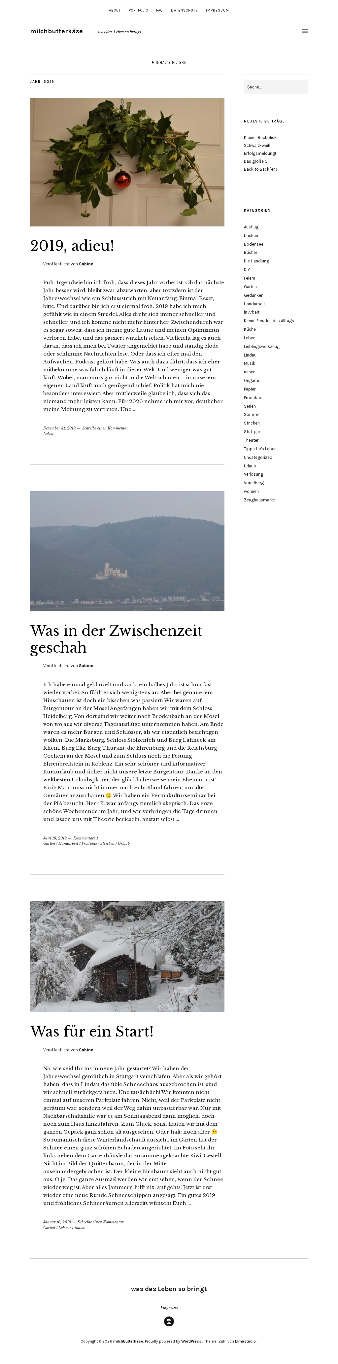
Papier (249, 389)
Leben (48, 433)
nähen (249, 371)
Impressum (217, 10)
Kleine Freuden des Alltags (269, 320)
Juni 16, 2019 (55, 838)
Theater (251, 440)
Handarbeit (68, 843)
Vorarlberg (254, 482)
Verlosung (253, 474)
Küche (250, 329)
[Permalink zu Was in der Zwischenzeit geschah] (127, 609)
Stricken (107, 843)
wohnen (251, 491)
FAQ (159, 10)
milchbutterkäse (56, 31)
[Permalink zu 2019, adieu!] (127, 224)
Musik (249, 363)
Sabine (86, 263)
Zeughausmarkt (259, 499)
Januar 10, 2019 (57, 1222)
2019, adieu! (72, 246)
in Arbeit (251, 312)
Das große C (256, 161)
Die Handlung (256, 260)
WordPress (191, 1341)
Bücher (250, 252)
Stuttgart (253, 431)
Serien (250, 406)
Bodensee (253, 244)
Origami (251, 380)
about (115, 10)
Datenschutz (184, 10)
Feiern (249, 278)
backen (251, 235)
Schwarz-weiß (257, 145)
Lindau (78, 1227)
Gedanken (253, 295)
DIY (247, 269)
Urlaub (124, 843)
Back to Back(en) (260, 169)
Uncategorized (258, 457)
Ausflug (251, 226)
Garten (49, 843)
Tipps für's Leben (260, 448)
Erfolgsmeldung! (260, 153)
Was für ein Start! (92, 1031)
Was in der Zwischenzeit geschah (116, 639)
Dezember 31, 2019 (59, 428)
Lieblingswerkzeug (262, 346)
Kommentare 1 (85, 838)
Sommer (252, 414)
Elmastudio (245, 1341)
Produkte (89, 843)
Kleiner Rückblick (260, 137)
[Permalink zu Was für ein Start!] (127, 1010)
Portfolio (138, 10)
